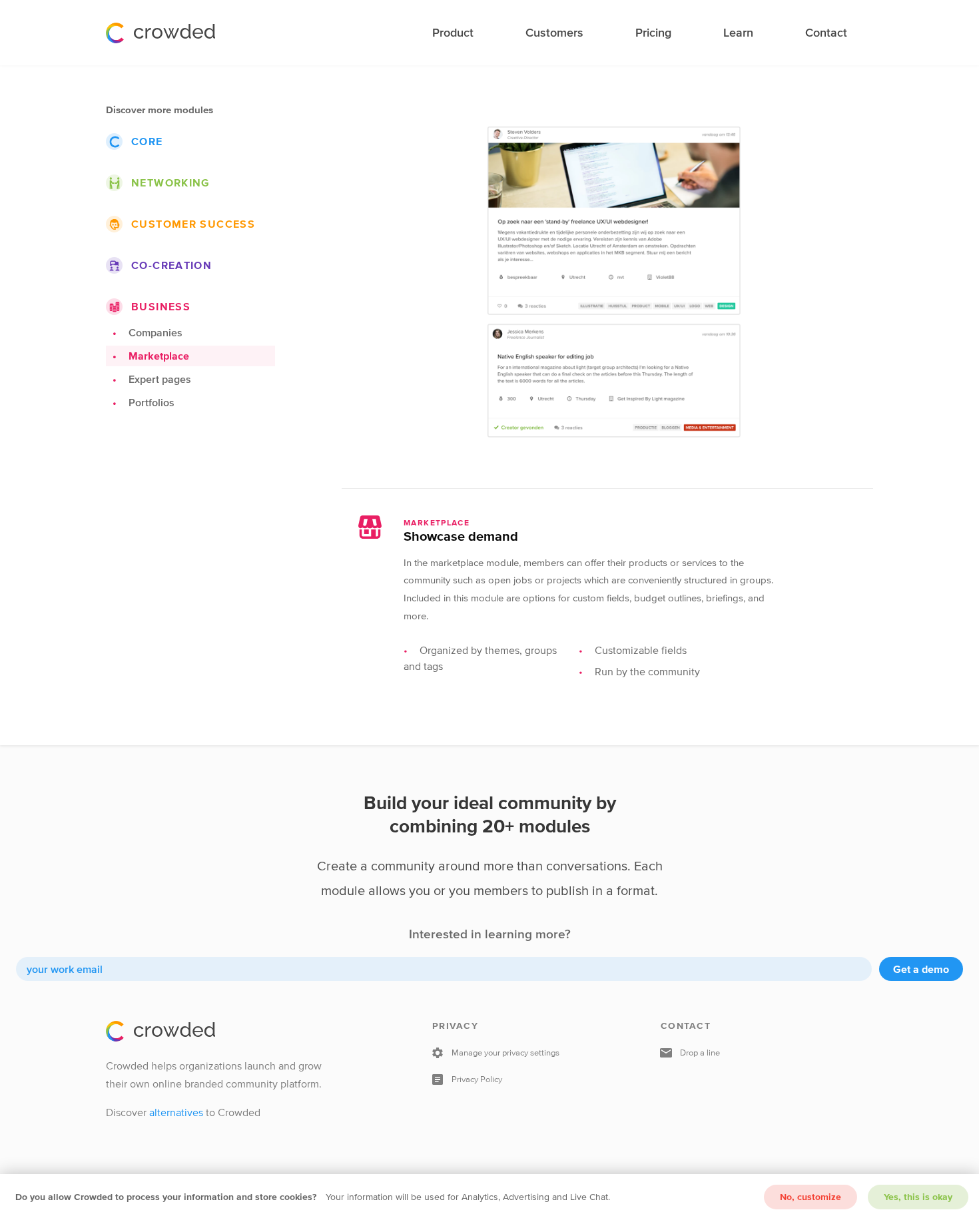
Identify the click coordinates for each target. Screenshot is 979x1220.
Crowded (160, 33)
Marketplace (159, 356)
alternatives (176, 1112)
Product (453, 32)
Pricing (653, 32)
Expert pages (160, 379)
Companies (155, 332)
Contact (826, 32)
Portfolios (151, 402)
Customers (554, 32)
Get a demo (921, 969)
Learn (738, 32)
